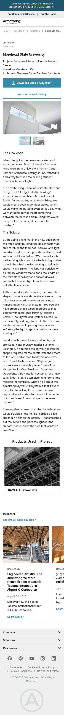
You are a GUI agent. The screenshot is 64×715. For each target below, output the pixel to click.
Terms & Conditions (21, 671)
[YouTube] (32, 659)
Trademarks (16, 667)
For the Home (48, 14)
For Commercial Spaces (21, 14)
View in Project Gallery (32, 94)
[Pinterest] (21, 659)
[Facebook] (10, 659)
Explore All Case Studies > (19, 520)
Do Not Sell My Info (48, 671)
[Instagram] (43, 659)
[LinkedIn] (54, 659)
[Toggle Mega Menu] (59, 22)
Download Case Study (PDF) (34, 83)
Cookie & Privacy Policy (41, 667)
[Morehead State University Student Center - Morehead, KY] (38, 141)
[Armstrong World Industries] (12, 22)
